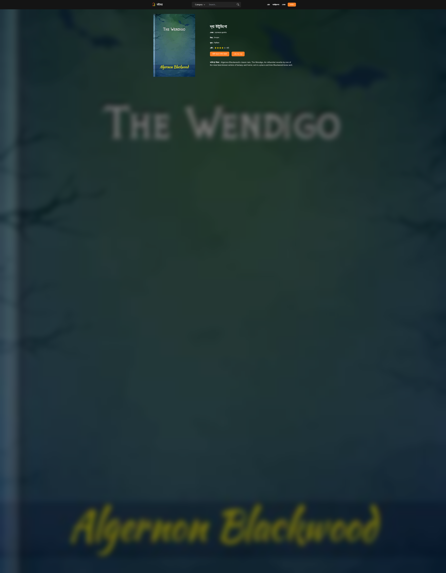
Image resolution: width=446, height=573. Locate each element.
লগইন (292, 5)
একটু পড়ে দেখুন (238, 54)
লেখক (283, 5)
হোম (268, 5)
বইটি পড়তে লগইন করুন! (219, 54)
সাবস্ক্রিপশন (275, 5)
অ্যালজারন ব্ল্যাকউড (218, 33)
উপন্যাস (214, 38)
